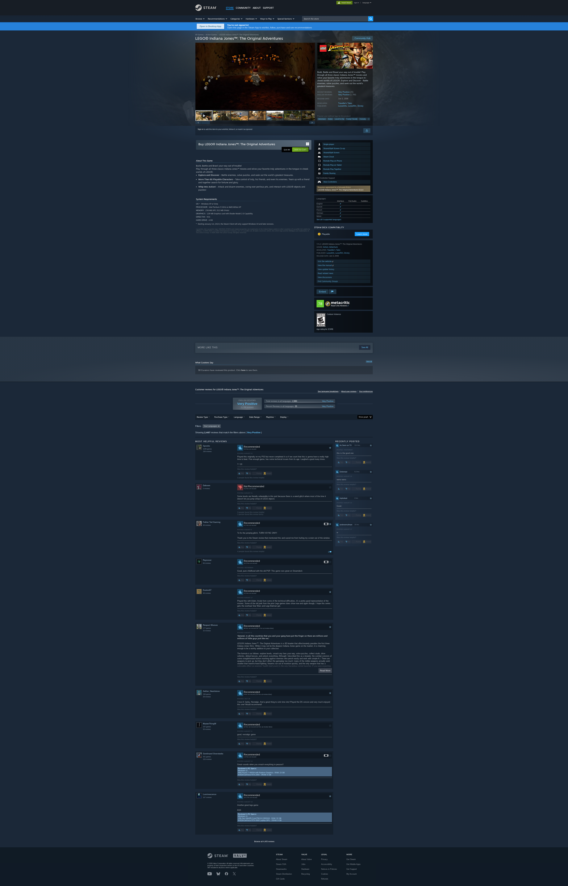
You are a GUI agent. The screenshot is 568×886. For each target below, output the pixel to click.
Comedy (363, 119)
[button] (200, 18)
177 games (207, 628)
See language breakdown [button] (328, 391)
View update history (326, 269)
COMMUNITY (243, 7)
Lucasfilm (352, 106)
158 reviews (207, 451)
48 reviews (207, 593)
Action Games (211, 35)
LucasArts (342, 106)
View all (369, 361)
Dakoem (206, 485)
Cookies (324, 874)
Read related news (325, 273)
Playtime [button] (270, 417)
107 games (207, 727)
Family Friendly (351, 119)
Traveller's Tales (345, 103)
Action (330, 119)
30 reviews (207, 729)
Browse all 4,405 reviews (264, 841)
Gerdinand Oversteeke (213, 754)
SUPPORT (268, 7)
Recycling (305, 874)
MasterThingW (209, 724)
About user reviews (348, 391)
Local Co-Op (339, 119)
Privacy (324, 859)
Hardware (305, 869)
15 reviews (207, 631)
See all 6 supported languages (329, 220)
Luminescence (209, 794)
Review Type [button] (202, 417)
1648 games (207, 449)
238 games (207, 694)
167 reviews (207, 797)
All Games (199, 35)
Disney (360, 106)
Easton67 (207, 590)
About (257, 7)
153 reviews (207, 759)
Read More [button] (325, 670)
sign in (356, 3)
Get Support (351, 869)
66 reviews (207, 563)
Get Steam (351, 859)
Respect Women (210, 625)
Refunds (324, 879)
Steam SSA (281, 864)
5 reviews (206, 488)
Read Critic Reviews (339, 306)
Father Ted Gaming (211, 522)
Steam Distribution (284, 874)
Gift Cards (280, 879)
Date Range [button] (254, 417)
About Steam (281, 859)
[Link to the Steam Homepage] (206, 10)
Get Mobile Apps (353, 864)
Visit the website (325, 261)
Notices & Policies (329, 869)
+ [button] (368, 119)
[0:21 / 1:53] (255, 76)
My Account (351, 874)
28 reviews (207, 697)
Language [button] (238, 417)
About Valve (306, 859)
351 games (207, 757)
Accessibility (326, 864)
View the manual (325, 265)
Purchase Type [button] (220, 417)
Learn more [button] (361, 234)
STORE (230, 7)
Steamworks (281, 869)
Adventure (322, 119)
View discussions (325, 277)
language (365, 3)
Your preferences (366, 391)
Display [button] (283, 417)
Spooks (206, 446)
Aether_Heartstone (211, 691)
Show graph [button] (363, 417)
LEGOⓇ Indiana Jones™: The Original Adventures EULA (340, 190)
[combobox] (335, 18)
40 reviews (207, 525)
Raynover (207, 560)
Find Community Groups (328, 281)
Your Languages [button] (210, 426)
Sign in (200, 129)
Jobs (303, 864)
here (243, 370)
